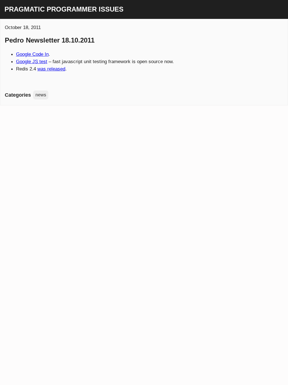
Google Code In (32, 54)
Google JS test (31, 61)
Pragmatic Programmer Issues (63, 9)
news (40, 94)
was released (51, 69)
